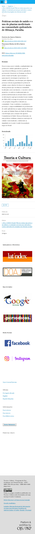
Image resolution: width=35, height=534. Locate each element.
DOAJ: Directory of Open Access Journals (17, 500)
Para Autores (6, 413)
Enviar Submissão (9, 424)
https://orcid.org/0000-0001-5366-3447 (15, 41)
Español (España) (8, 399)
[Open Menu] (2, 2)
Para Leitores (7, 410)
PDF (5, 205)
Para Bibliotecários (8, 416)
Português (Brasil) (8, 393)
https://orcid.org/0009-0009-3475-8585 (15, 48)
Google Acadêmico (10, 503)
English (5, 396)
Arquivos (10, 6)
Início (3, 6)
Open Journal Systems (10, 382)
